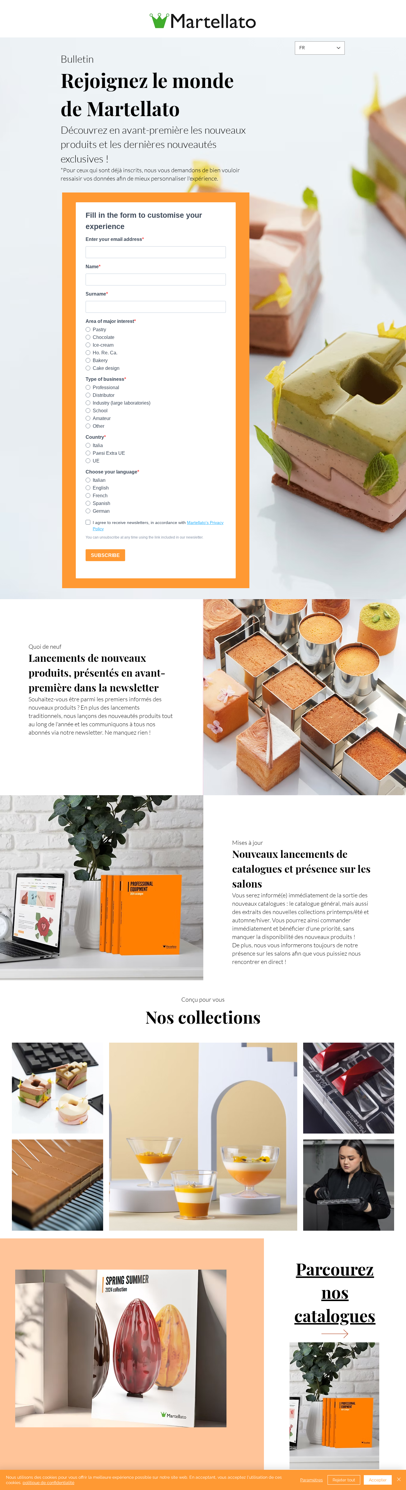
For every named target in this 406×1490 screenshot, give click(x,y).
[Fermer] (398, 1480)
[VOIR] (334, 1333)
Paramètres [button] (311, 1480)
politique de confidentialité (48, 1482)
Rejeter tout (344, 1480)
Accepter (378, 1480)
